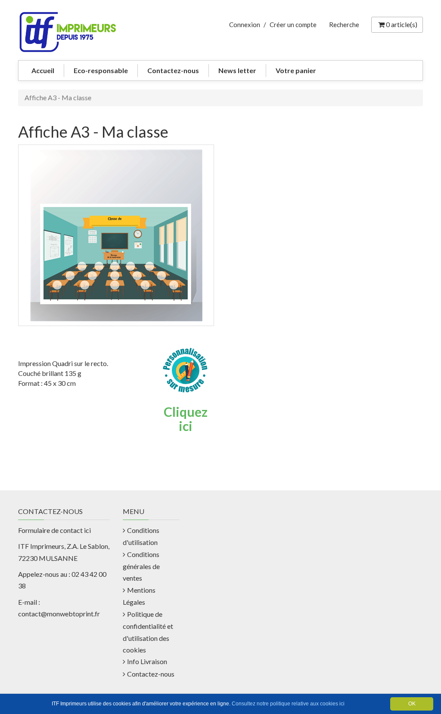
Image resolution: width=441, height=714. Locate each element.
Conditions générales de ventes (141, 566)
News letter (237, 70)
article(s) (401, 24)
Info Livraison (147, 661)
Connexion (244, 24)
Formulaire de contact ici (54, 530)
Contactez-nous (173, 70)
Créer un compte (293, 24)
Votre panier (296, 70)
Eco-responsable (101, 70)
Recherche (344, 24)
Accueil (42, 70)
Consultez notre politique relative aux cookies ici (288, 704)
